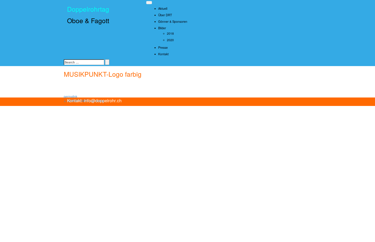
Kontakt (163, 54)
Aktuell (162, 8)
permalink (70, 96)
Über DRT (165, 15)
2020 (170, 40)
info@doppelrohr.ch (102, 100)
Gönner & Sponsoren (172, 21)
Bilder (162, 28)
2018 (170, 33)
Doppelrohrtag (88, 9)
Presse (163, 47)
